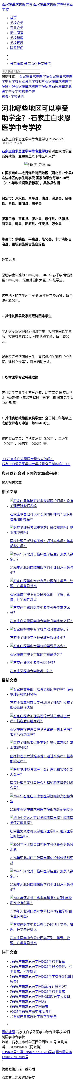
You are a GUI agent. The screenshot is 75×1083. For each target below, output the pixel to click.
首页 (13, 18)
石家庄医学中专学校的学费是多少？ (36, 654)
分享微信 (44, 63)
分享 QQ (30, 63)
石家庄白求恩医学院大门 (30, 1001)
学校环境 (16, 43)
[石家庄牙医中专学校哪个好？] (33, 663)
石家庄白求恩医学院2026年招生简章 (38, 961)
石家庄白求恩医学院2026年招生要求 (38, 991)
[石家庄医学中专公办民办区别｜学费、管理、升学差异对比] (41, 586)
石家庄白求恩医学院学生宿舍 (35, 1016)
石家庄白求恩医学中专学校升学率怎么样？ (41, 621)
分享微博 (16, 63)
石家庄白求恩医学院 (34, 76)
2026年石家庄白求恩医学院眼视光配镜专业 (41, 809)
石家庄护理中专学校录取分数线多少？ (38, 637)
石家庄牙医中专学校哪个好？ (31, 671)
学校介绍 (16, 23)
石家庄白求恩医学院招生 (33, 86)
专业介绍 (16, 28)
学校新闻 (16, 38)
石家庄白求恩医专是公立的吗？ (28, 459)
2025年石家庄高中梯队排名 (32, 1011)
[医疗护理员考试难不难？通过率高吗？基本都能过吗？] (41, 532)
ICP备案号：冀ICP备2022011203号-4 (28, 1052)
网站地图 (8, 1032)
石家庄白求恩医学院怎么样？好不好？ (40, 986)
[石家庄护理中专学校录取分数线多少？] (40, 629)
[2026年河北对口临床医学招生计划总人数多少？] (41, 559)
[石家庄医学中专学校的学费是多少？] (38, 646)
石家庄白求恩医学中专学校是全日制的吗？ (36, 464)
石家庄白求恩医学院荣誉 (30, 1006)
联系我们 (16, 48)
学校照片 (38, 81)
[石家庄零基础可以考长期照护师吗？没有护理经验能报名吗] (41, 506)
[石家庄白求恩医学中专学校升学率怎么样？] (41, 612)
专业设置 (25, 81)
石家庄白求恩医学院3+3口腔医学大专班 (41, 996)
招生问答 (16, 33)
